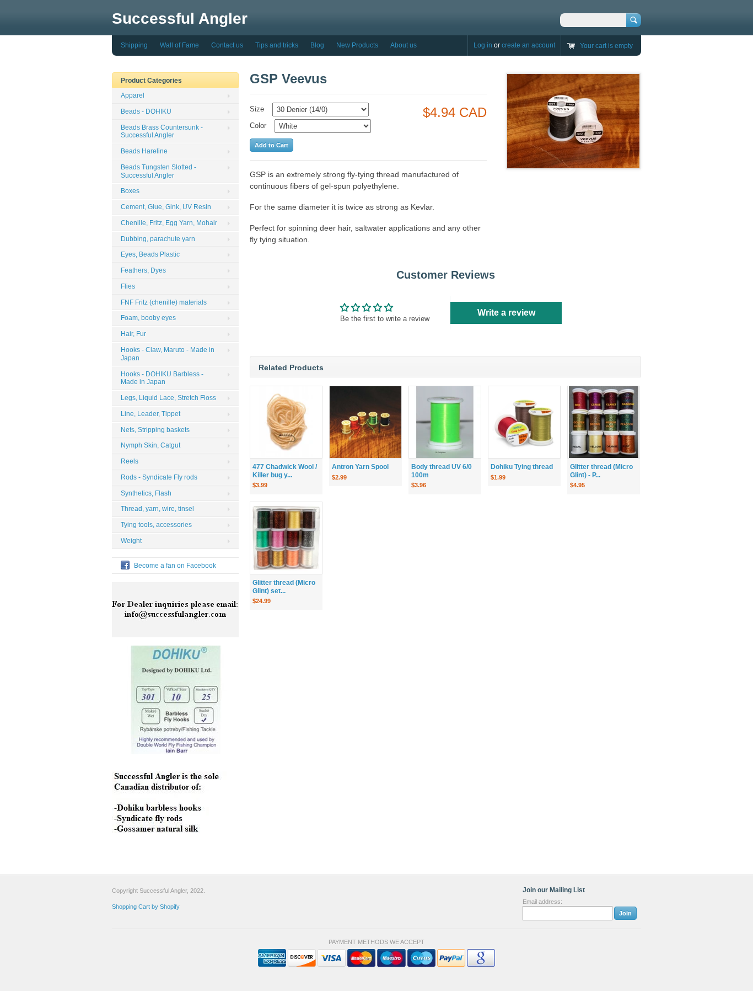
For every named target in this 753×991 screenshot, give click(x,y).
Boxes (130, 191)
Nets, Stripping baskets (155, 430)
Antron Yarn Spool (360, 467)
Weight (131, 541)
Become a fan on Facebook (175, 565)
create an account (528, 45)
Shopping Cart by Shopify (146, 906)
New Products (357, 45)
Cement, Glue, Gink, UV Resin (166, 207)
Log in (483, 45)
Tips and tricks (276, 45)
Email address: (542, 901)
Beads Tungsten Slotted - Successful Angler (158, 171)
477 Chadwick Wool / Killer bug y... (284, 471)
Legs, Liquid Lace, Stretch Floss (168, 398)
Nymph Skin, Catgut (150, 445)
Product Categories (151, 80)
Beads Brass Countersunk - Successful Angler (162, 132)
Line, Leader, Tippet (150, 414)
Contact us (227, 45)
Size (257, 109)
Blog (317, 45)
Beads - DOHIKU (146, 111)
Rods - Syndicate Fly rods (159, 477)
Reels (129, 461)
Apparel (132, 95)
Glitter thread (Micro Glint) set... (283, 587)
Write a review (506, 312)
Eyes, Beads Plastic (150, 254)
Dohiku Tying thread (522, 467)
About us (403, 45)
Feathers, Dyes (143, 270)
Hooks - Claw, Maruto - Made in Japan (167, 354)
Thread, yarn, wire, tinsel (157, 509)
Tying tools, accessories (156, 525)
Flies (128, 286)
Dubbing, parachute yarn (158, 239)
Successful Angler (180, 18)
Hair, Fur (133, 334)
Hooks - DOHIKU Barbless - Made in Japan (162, 378)
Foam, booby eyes (148, 318)
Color (258, 125)
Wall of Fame (179, 45)
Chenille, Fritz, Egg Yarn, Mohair (169, 223)
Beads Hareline (144, 151)
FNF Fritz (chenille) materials (164, 302)
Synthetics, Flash (146, 493)
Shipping (134, 45)
